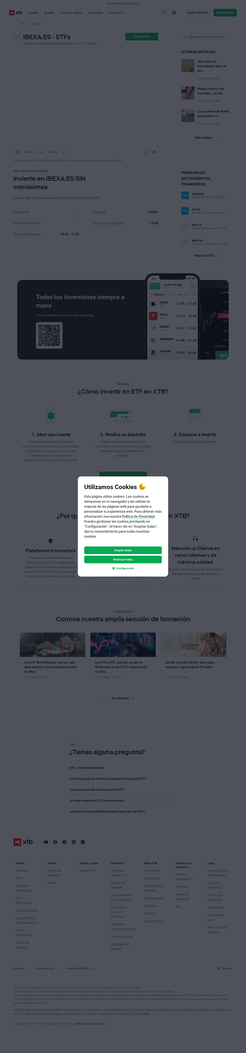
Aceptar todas (123, 550)
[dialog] (123, 526)
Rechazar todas (123, 559)
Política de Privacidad (138, 516)
